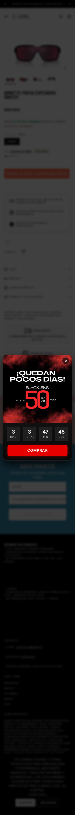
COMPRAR (37, 450)
